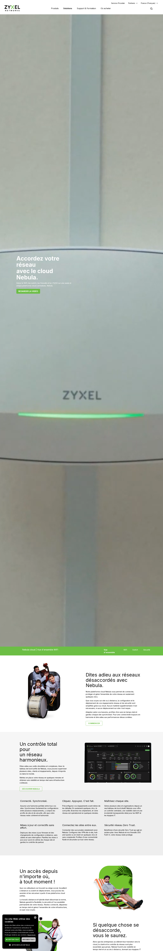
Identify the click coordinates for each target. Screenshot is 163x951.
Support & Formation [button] (86, 8)
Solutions (67, 8)
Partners (131, 3)
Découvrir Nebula (31, 789)
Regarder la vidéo (28, 291)
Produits (55, 8)
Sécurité (146, 650)
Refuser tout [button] (29, 939)
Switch (135, 650)
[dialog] (20, 932)
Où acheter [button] (106, 8)
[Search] (151, 8)
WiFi (125, 650)
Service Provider (118, 3)
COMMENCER (94, 723)
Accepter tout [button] (12, 939)
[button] (20, 944)
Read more (31, 935)
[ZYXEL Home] (12, 8)
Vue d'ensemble (109, 651)
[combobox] (35, 917)
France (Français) (148, 3)
